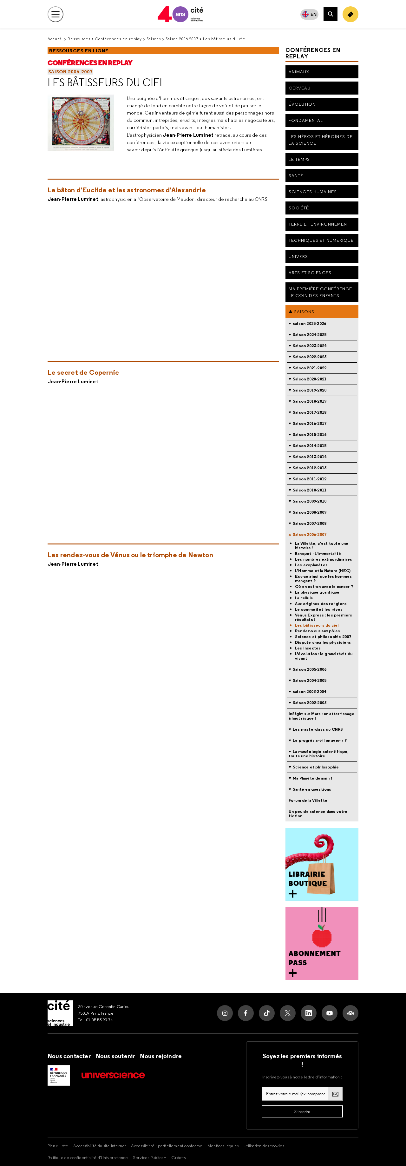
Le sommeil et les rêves (319, 609)
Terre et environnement (319, 224)
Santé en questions (312, 789)
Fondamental (306, 120)
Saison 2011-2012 (309, 479)
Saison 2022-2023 (309, 356)
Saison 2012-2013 (309, 468)
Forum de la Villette (308, 800)
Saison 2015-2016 (309, 434)
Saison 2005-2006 (309, 669)
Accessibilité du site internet (99, 1146)
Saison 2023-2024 (309, 345)
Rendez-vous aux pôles (317, 631)
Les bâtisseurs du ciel (106, 82)
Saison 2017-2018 (309, 412)
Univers (298, 256)
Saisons (154, 39)
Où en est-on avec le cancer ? (324, 586)
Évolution (302, 104)
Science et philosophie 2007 (323, 637)
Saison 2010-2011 (309, 490)
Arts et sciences (310, 272)
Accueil (55, 39)
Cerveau (300, 88)
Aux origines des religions (321, 604)
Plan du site (58, 1146)
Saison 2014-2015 (309, 445)
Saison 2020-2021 (309, 379)
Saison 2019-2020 (309, 390)
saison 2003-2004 (309, 691)
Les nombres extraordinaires (323, 559)
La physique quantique (317, 592)
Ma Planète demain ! (312, 778)
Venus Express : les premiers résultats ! (323, 617)
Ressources (79, 39)
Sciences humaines (313, 191)
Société (299, 208)
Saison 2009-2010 (309, 501)
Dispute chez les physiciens (323, 642)
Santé (296, 175)
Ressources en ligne (79, 51)
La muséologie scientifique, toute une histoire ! (318, 754)
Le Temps (299, 159)
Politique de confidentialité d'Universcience (88, 1157)
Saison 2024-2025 (309, 334)
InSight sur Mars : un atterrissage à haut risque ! (321, 716)
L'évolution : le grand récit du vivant (323, 656)
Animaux (299, 72)
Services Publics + (150, 1157)
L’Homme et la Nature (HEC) (322, 571)
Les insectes (308, 648)
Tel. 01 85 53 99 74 (95, 1020)
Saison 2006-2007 (182, 39)
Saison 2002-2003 (309, 702)
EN (314, 14)
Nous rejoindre (161, 1056)
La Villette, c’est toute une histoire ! (322, 545)
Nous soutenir (115, 1056)
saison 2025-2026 (309, 323)
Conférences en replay (118, 39)
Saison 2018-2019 (309, 401)
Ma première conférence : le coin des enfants (322, 292)
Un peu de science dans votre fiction (318, 814)
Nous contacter (69, 1056)
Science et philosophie (316, 767)
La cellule (304, 598)
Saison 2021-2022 (309, 368)
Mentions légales (223, 1146)
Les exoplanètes (311, 565)
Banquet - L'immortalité (318, 553)
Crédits (178, 1157)
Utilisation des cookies (264, 1146)
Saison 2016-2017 (309, 423)
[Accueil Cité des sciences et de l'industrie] (60, 1013)
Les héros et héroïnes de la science (321, 140)
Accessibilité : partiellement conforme (166, 1146)
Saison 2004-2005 (309, 680)
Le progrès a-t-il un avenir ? (320, 740)
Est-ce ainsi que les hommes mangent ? (323, 578)
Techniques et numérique (321, 240)
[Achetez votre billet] (350, 14)
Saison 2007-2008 (309, 523)
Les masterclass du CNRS (318, 729)
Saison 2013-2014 (309, 456)
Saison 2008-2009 (309, 512)
